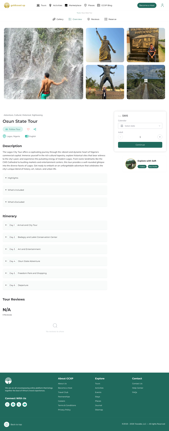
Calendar (122, 121)
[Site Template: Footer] (19, 404)
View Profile (153, 167)
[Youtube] (24, 404)
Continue (140, 144)
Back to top (16, 424)
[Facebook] (13, 404)
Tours (79, 13)
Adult (120, 132)
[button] (13, 129)
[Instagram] (7, 404)
